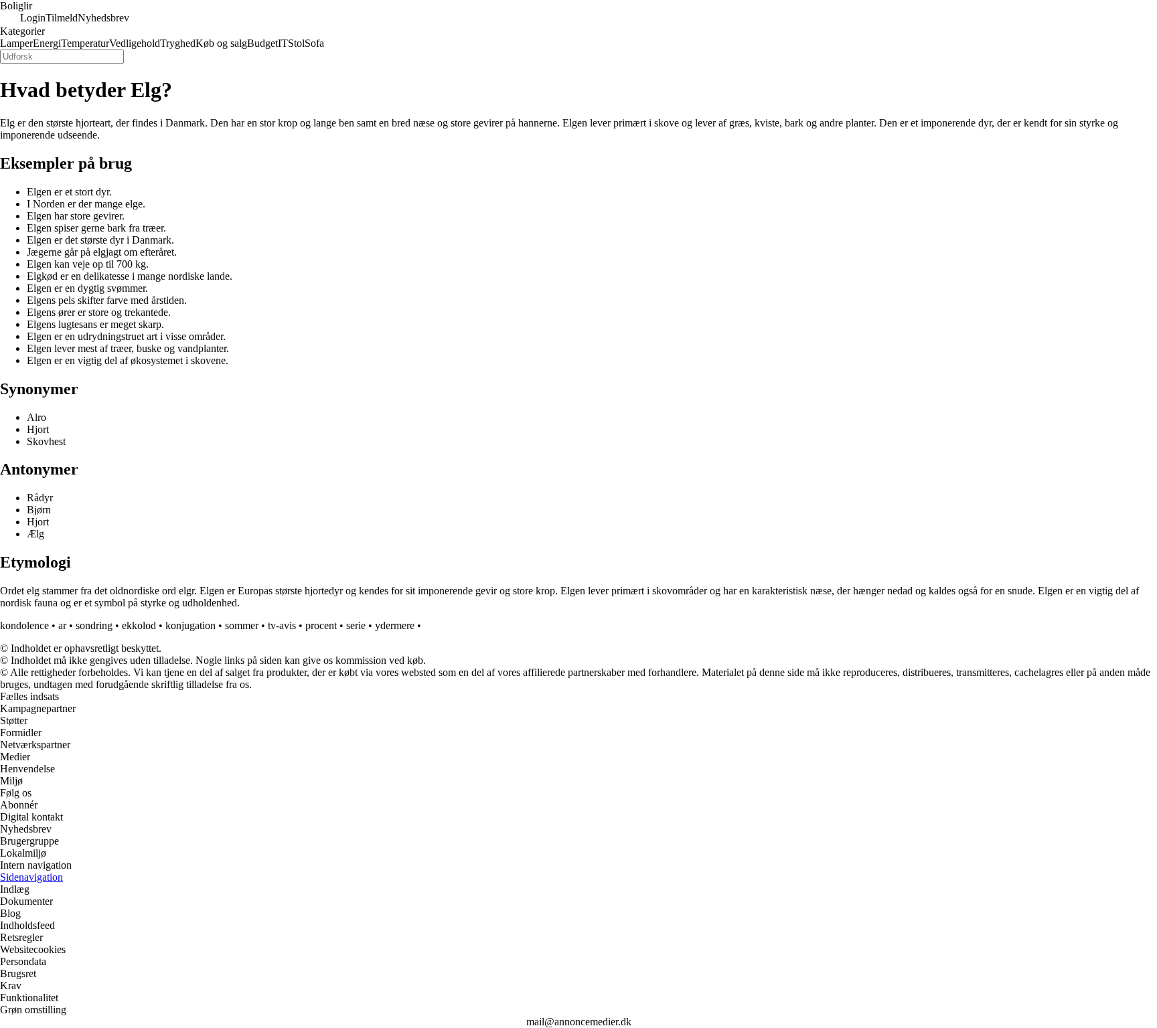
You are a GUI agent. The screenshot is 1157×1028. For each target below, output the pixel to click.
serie (356, 625)
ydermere (394, 625)
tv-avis (282, 625)
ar (62, 625)
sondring (94, 625)
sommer (241, 625)
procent (321, 625)
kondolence (24, 625)
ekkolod (139, 625)
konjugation (190, 625)
